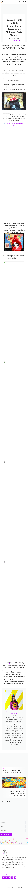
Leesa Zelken (16, 40)
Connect (5, 874)
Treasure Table (8, 664)
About (4, 872)
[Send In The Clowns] (2, 2)
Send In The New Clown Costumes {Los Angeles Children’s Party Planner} (17, 793)
